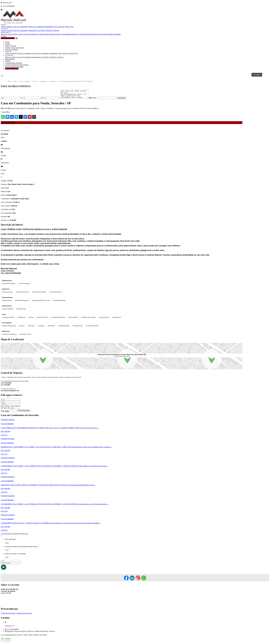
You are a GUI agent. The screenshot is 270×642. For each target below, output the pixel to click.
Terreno (67, 27)
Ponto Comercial (46, 30)
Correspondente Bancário (69, 34)
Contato (3, 36)
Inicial (7, 42)
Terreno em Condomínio (36, 27)
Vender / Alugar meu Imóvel (21, 34)
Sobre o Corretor (6, 34)
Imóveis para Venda (8, 613)
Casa (55, 27)
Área (71, 27)
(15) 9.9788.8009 (12, 68)
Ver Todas (256, 75)
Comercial (60, 27)
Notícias (58, 34)
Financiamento (50, 34)
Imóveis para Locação (24, 613)
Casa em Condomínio (20, 27)
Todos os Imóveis (7, 27)
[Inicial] (13, 23)
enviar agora (121, 98)
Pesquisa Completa (38, 34)
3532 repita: (5, 411)
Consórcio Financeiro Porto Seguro (90, 34)
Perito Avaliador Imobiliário (111, 34)
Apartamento (49, 27)
